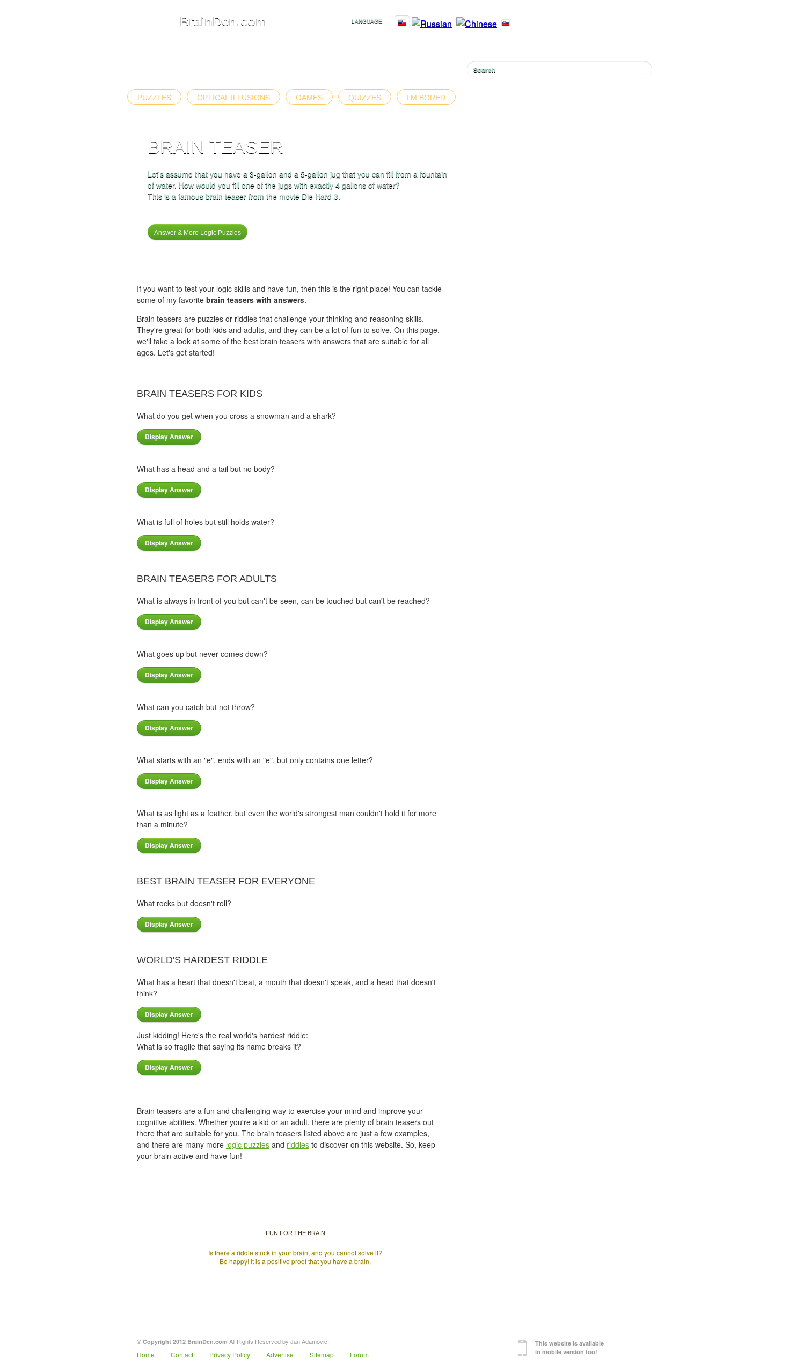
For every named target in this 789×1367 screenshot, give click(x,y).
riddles (298, 1144)
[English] (402, 23)
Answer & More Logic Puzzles (197, 233)
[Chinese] (476, 23)
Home (146, 1354)
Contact (182, 1354)
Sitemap (322, 1354)
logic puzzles (247, 1144)
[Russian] (432, 23)
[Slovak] (505, 23)
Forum (359, 1354)
